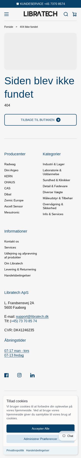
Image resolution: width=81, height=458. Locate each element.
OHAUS (9, 182)
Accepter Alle (40, 428)
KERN (8, 176)
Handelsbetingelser (37, 450)
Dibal (7, 194)
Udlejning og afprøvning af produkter (20, 255)
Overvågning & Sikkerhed (53, 206)
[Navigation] (6, 14)
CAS (7, 188)
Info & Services (53, 214)
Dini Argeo (11, 170)
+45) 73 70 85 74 (24, 321)
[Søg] (66, 14)
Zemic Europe (14, 200)
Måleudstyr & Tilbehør (58, 198)
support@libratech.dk (32, 316)
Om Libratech (13, 263)
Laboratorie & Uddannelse (52, 172)
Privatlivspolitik (15, 450)
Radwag (10, 164)
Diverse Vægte (53, 192)
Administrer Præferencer (40, 439)
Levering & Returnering (20, 269)
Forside (8, 26)
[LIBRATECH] (40, 14)
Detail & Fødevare (55, 186)
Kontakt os (11, 241)
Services (10, 247)
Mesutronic (11, 212)
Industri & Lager (54, 164)
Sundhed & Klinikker (56, 180)
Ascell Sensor (13, 206)
